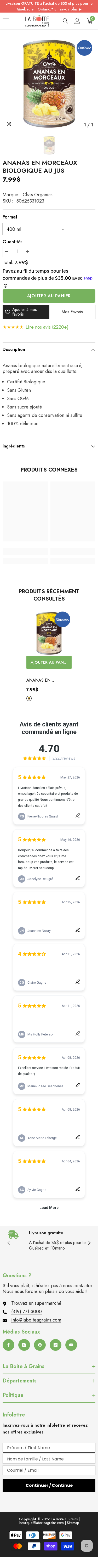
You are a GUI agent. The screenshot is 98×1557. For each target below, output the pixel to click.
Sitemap (73, 1522)
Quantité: (12, 242)
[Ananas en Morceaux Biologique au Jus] (49, 633)
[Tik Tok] (55, 1345)
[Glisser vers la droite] (89, 1243)
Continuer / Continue (49, 1485)
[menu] (6, 21)
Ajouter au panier (49, 296)
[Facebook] (8, 1345)
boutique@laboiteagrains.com (41, 1522)
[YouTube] (71, 1345)
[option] (49, 83)
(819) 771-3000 (26, 1311)
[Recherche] (65, 21)
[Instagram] (24, 1345)
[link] (25, 551)
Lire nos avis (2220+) (47, 327)
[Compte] (77, 21)
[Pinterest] (40, 1345)
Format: (11, 217)
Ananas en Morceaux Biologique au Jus (46, 680)
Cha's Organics (38, 194)
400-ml (29, 698)
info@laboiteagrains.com (36, 1320)
